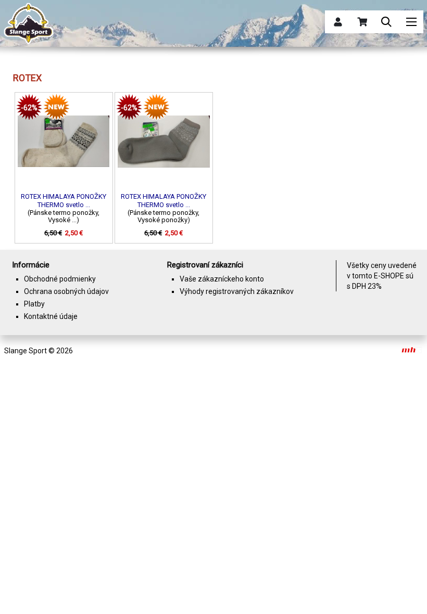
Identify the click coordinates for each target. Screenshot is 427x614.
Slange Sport (25, 351)
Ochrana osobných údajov (66, 291)
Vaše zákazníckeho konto (222, 279)
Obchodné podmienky (60, 279)
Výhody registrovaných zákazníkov (237, 291)
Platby (34, 304)
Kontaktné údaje (51, 316)
